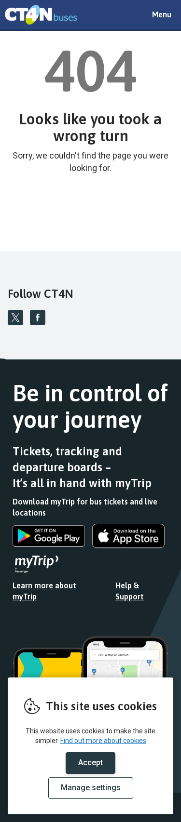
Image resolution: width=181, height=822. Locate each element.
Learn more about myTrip (44, 591)
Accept (90, 762)
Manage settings (91, 787)
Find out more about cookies (103, 740)
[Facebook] (37, 317)
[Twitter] (15, 317)
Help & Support (129, 591)
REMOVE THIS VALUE (41, 14)
